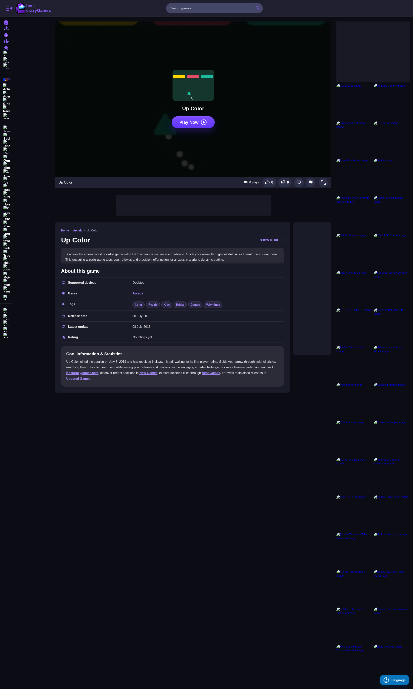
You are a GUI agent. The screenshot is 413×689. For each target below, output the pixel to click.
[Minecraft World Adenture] (392, 288)
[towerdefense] (6, 239)
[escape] (6, 187)
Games (195, 304)
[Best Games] (6, 34)
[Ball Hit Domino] (354, 251)
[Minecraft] (6, 166)
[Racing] (6, 108)
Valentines (213, 304)
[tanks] (6, 246)
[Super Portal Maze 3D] (392, 326)
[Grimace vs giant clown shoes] (392, 363)
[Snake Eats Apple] (392, 438)
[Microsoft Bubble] (392, 401)
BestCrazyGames (33, 8)
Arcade (77, 230)
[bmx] (6, 290)
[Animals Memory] (392, 101)
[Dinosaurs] (6, 144)
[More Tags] (6, 297)
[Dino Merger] (354, 401)
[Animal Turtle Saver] (392, 513)
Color (138, 304)
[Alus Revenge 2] (354, 288)
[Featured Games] (6, 47)
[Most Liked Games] (6, 41)
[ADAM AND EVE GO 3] (354, 475)
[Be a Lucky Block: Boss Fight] (392, 588)
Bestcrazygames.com (82, 373)
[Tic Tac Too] (392, 139)
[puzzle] (6, 195)
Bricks (180, 304)
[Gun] (6, 158)
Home (65, 230)
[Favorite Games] (6, 66)
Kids (167, 304)
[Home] (6, 22)
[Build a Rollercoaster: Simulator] (354, 625)
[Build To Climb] (392, 662)
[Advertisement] (193, 204)
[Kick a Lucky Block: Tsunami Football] (354, 662)
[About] (6, 329)
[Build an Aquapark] (392, 550)
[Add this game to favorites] (299, 182)
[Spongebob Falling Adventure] (392, 475)
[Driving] (6, 217)
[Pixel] (6, 224)
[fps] (6, 180)
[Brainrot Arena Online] (354, 588)
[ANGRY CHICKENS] (354, 326)
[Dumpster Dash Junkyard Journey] (354, 214)
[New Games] (6, 28)
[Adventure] (6, 94)
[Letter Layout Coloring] (392, 214)
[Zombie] (6, 129)
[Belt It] (392, 176)
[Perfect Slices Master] (354, 363)
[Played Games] (6, 53)
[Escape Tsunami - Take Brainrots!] (354, 550)
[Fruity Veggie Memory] (354, 139)
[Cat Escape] (354, 101)
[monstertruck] (6, 282)
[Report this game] (310, 182)
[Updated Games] (6, 59)
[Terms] (6, 323)
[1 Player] (6, 173)
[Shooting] (6, 79)
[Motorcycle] (6, 275)
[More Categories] (6, 115)
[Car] (6, 151)
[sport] (6, 231)
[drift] (6, 268)
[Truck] (6, 253)
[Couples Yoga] (354, 438)
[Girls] (6, 101)
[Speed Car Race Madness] (392, 625)
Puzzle (152, 304)
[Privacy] (6, 335)
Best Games (211, 373)
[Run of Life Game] (354, 176)
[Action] (6, 86)
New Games (148, 373)
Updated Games (78, 378)
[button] (323, 182)
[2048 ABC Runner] (392, 251)
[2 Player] (6, 209)
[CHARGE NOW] (354, 513)
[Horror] (6, 202)
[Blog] (6, 310)
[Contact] (6, 316)
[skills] (6, 261)
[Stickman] (6, 136)
